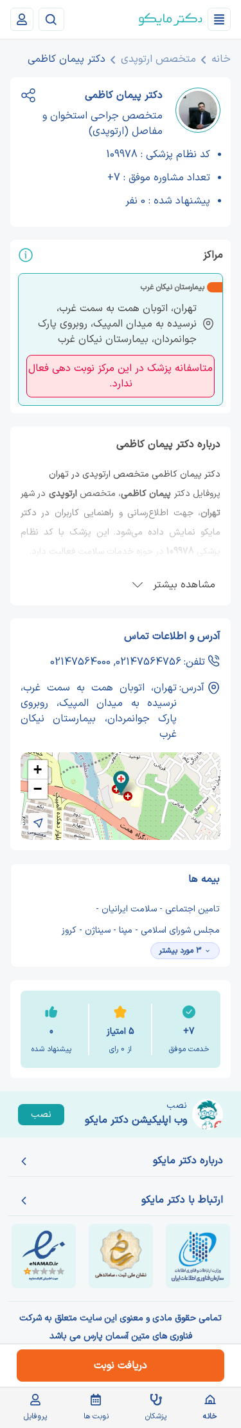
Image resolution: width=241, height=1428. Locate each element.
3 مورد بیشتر (180, 951)
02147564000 (80, 662)
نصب (41, 1114)
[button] (121, 783)
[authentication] (21, 19)
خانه (221, 59)
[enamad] (44, 1256)
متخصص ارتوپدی (158, 59)
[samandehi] (121, 1256)
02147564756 (148, 662)
